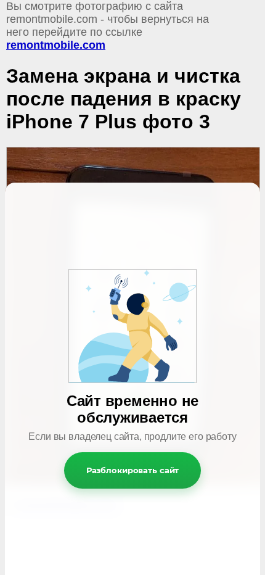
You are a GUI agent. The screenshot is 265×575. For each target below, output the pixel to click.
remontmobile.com (55, 45)
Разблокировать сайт (132, 470)
